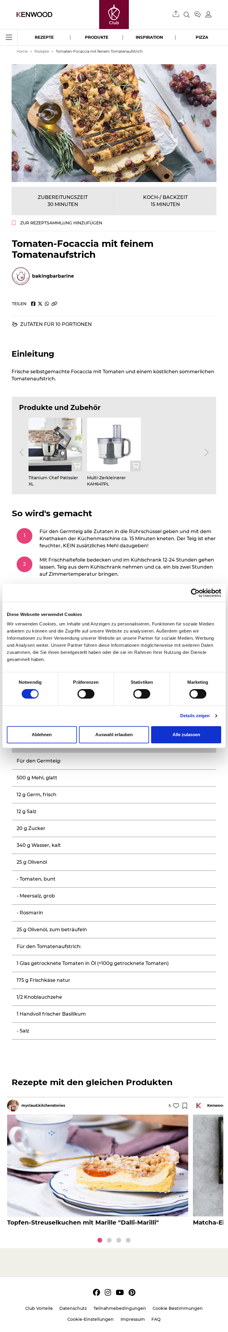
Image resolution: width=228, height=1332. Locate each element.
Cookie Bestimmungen (178, 1308)
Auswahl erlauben (114, 734)
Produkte (96, 37)
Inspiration (149, 37)
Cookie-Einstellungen (90, 1319)
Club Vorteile (39, 1308)
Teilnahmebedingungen (120, 1308)
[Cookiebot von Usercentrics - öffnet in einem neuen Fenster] (195, 592)
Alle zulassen (186, 734)
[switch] (85, 694)
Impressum (133, 1319)
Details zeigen (195, 715)
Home (22, 51)
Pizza (202, 37)
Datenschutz (73, 1308)
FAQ (156, 1319)
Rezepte (44, 37)
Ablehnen (42, 734)
